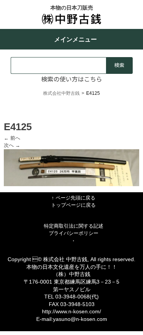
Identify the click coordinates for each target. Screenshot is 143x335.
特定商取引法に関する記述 (73, 226)
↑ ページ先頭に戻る (73, 198)
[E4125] (71, 184)
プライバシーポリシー (73, 233)
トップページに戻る (73, 205)
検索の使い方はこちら (71, 78)
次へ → (12, 145)
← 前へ (12, 138)
